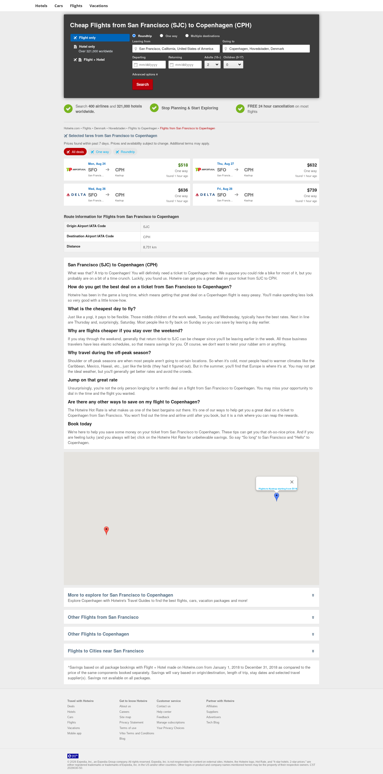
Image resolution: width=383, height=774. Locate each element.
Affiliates (212, 706)
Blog (122, 738)
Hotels (41, 5)
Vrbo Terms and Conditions (136, 733)
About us (125, 706)
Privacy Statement (131, 722)
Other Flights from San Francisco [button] (103, 617)
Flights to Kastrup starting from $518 (278, 488)
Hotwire (17, 5)
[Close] (292, 482)
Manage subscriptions (171, 722)
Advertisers (213, 717)
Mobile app (74, 733)
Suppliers (212, 711)
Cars (59, 5)
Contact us (164, 706)
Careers (124, 711)
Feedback (163, 717)
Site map (125, 717)
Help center (164, 711)
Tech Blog (212, 722)
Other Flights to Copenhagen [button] (98, 634)
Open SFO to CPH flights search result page (127, 170)
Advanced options (143, 74)
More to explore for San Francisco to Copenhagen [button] (120, 595)
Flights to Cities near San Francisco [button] (106, 651)
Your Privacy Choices (170, 728)
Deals (71, 706)
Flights (76, 5)
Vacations (99, 5)
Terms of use (127, 728)
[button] (106, 530)
